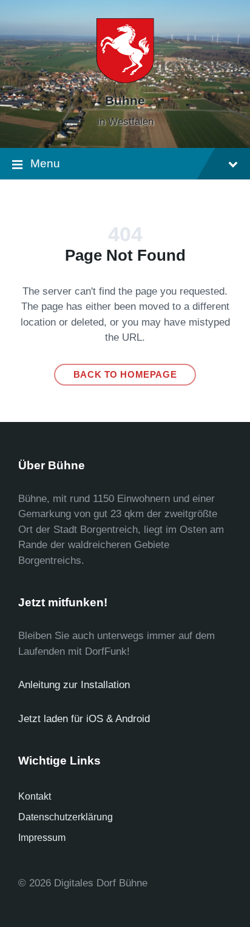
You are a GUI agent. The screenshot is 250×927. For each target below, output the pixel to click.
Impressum (42, 837)
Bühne (125, 100)
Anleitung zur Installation (74, 685)
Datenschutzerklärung (65, 817)
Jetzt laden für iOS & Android (84, 719)
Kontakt (34, 796)
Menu (45, 163)
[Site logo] (125, 79)
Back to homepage (125, 375)
